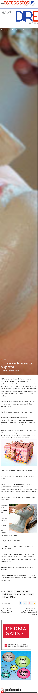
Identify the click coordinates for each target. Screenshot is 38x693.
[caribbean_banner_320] (16, 665)
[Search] (35, 3)
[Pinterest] (30, 603)
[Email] (34, 603)
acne (10, 591)
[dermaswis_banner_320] (16, 634)
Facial (4, 360)
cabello (18, 591)
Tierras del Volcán (9, 597)
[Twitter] (25, 603)
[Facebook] (20, 603)
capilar (26, 591)
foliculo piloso (8, 594)
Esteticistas (5, 370)
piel (31, 594)
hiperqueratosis (21, 594)
